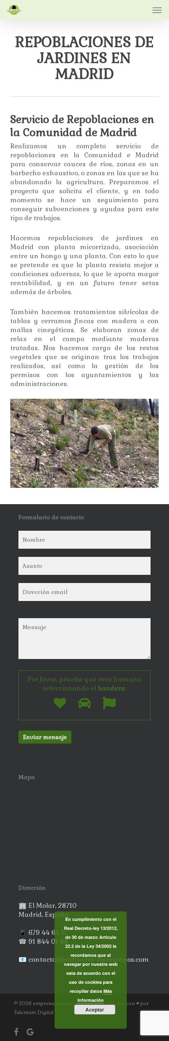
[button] (157, 10)
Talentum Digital (33, 1012)
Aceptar (94, 1009)
